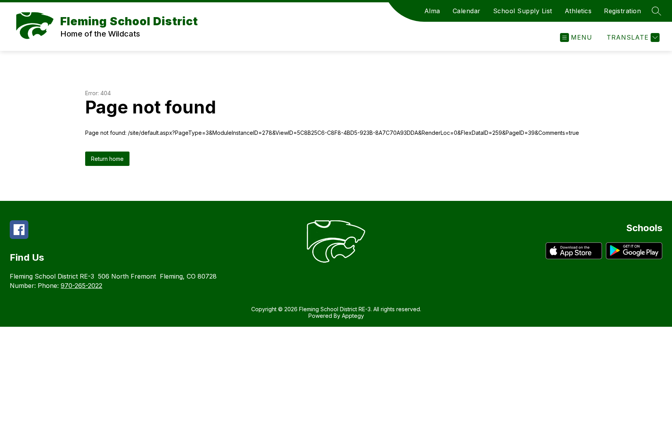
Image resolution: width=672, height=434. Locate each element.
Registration (622, 11)
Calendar (467, 11)
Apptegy (353, 315)
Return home (107, 158)
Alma (432, 11)
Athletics (578, 11)
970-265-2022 (81, 285)
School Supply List (522, 11)
